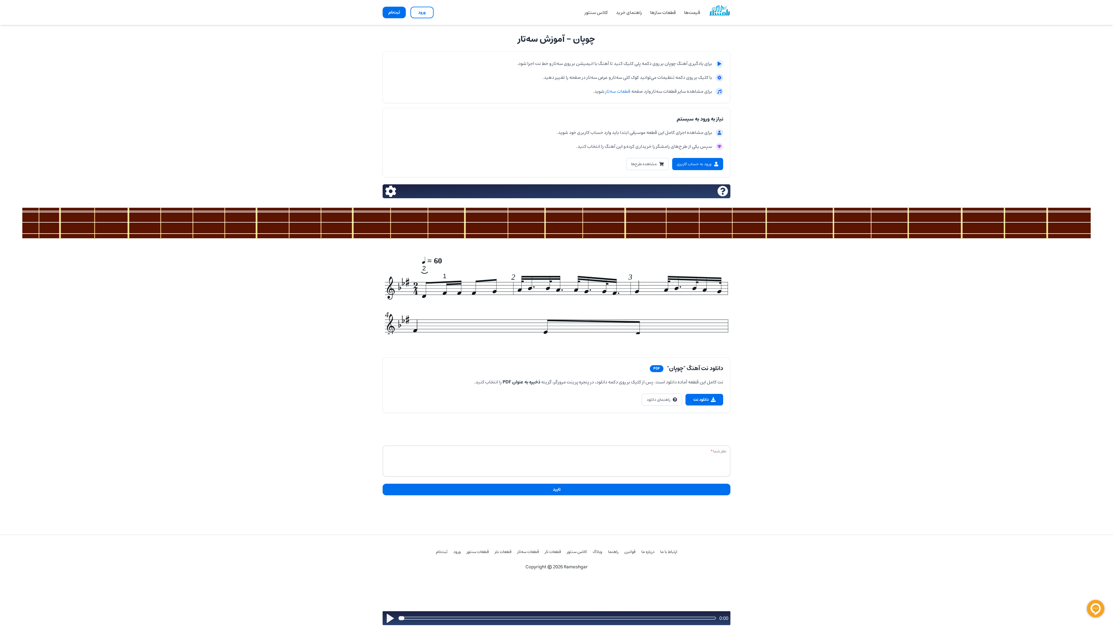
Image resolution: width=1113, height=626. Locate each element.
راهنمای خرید (629, 12)
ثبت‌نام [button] (394, 12)
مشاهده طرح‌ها (644, 164)
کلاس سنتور (596, 12)
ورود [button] (422, 12)
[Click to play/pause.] (390, 618)
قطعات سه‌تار (617, 91)
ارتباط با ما (668, 551)
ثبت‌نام (442, 551)
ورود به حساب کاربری (694, 164)
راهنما (613, 551)
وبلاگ (597, 551)
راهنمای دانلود (658, 399)
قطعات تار (553, 551)
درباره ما (647, 551)
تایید (557, 489)
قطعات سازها (663, 12)
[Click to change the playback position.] (558, 618)
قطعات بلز (503, 551)
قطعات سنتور (478, 551)
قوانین (630, 551)
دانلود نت (701, 399)
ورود (457, 551)
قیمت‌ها (692, 12)
